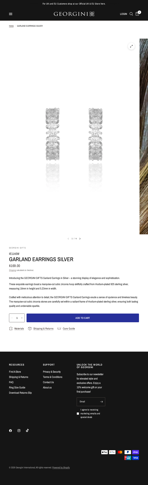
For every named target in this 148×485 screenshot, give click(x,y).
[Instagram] (21, 431)
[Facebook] (13, 431)
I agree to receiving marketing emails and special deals (90, 413)
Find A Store (15, 372)
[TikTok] (30, 430)
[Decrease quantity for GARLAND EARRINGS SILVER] (12, 318)
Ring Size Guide (17, 387)
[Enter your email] (101, 401)
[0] (136, 13)
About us (47, 387)
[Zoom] (131, 46)
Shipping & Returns (18, 377)
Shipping (12, 270)
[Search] (131, 13)
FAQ (11, 382)
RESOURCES (17, 364)
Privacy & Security (52, 372)
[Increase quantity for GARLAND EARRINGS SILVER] (22, 318)
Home (11, 25)
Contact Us (48, 382)
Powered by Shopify (61, 467)
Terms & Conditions (52, 377)
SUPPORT (49, 364)
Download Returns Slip (20, 393)
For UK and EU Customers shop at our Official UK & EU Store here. (74, 3)
